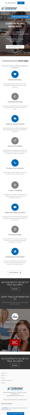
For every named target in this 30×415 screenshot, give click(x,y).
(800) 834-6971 (12, 3)
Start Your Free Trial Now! (15, 47)
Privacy (3, 378)
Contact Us (4, 373)
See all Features (13, 272)
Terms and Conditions (6, 380)
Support (3, 382)
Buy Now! (15, 289)
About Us (3, 375)
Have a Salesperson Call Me (15, 413)
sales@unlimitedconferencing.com (16, 395)
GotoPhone (5, 408)
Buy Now (21, 2)
